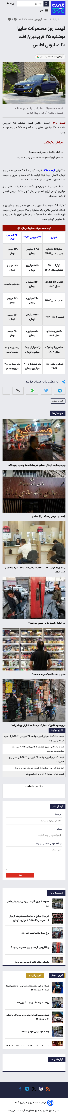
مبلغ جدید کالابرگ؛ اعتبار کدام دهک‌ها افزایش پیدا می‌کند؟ (38, 725)
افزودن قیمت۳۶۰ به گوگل (51, 57)
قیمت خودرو (57, 400)
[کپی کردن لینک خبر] (18, 390)
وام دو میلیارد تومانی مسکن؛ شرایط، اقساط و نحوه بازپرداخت (36, 465)
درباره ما (11, 3)
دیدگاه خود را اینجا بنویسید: (49, 843)
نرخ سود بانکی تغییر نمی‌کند (35, 933)
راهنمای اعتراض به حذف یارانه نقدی (48, 516)
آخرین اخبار (57, 976)
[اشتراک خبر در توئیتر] (46, 390)
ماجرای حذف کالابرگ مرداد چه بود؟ (48, 674)
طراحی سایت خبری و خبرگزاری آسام (30, 1102)
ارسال (20, 875)
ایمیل (59, 829)
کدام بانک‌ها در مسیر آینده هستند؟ (44, 152)
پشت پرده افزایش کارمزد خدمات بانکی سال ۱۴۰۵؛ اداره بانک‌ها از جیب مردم (35, 570)
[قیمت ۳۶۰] (58, 8)
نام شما (58, 814)
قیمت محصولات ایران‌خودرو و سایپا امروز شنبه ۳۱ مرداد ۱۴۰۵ (27, 1017)
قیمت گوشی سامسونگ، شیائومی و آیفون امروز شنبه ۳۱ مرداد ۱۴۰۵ (27, 988)
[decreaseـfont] (9, 19)
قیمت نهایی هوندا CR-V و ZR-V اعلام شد (45, 774)
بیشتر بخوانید (53, 142)
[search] (46, 3)
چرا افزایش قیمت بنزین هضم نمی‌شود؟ (46, 623)
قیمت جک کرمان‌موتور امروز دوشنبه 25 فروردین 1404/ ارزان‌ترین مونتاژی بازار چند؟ (34, 738)
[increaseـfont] (15, 19)
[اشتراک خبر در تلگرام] (60, 390)
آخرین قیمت (35, 976)
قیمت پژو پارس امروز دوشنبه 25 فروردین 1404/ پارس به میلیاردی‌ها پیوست (38, 749)
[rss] (47, 1089)
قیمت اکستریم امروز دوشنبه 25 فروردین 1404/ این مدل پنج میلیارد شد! (36, 759)
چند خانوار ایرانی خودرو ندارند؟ (35, 1031)
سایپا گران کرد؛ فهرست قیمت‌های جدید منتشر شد (38, 157)
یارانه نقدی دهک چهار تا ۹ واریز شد (33, 1002)
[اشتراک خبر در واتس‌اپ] (32, 390)
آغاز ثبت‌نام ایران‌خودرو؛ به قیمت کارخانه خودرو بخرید (39, 768)
